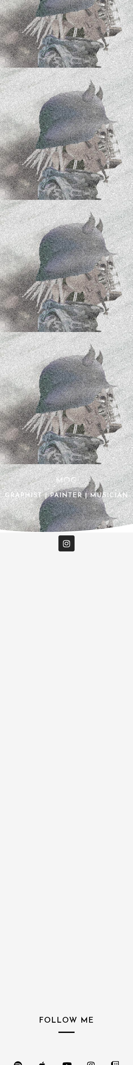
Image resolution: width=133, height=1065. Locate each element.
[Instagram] (66, 543)
